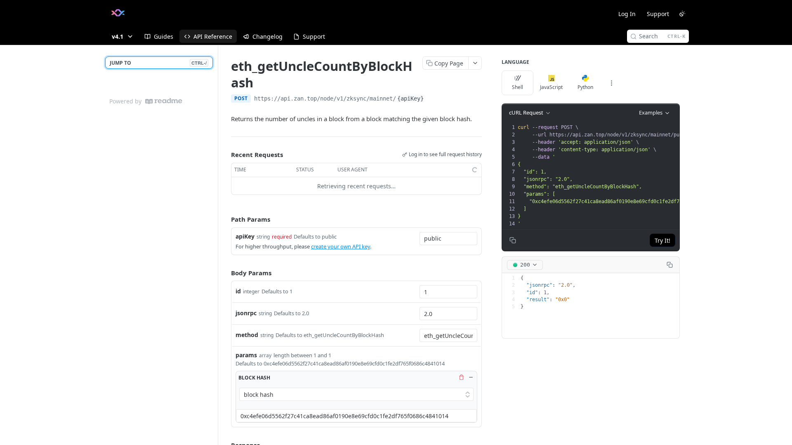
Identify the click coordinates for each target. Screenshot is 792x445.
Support (658, 14)
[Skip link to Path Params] (225, 219)
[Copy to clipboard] (433, 99)
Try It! (662, 240)
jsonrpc (246, 313)
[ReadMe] (163, 101)
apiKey (245, 236)
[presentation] (621, 175)
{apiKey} (410, 98)
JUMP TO (158, 62)
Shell (517, 87)
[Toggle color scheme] (682, 13)
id (238, 291)
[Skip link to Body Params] (225, 272)
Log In (627, 14)
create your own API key (340, 246)
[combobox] (448, 238)
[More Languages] (611, 83)
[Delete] (461, 377)
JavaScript (551, 87)
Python (585, 87)
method (247, 335)
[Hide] (470, 377)
